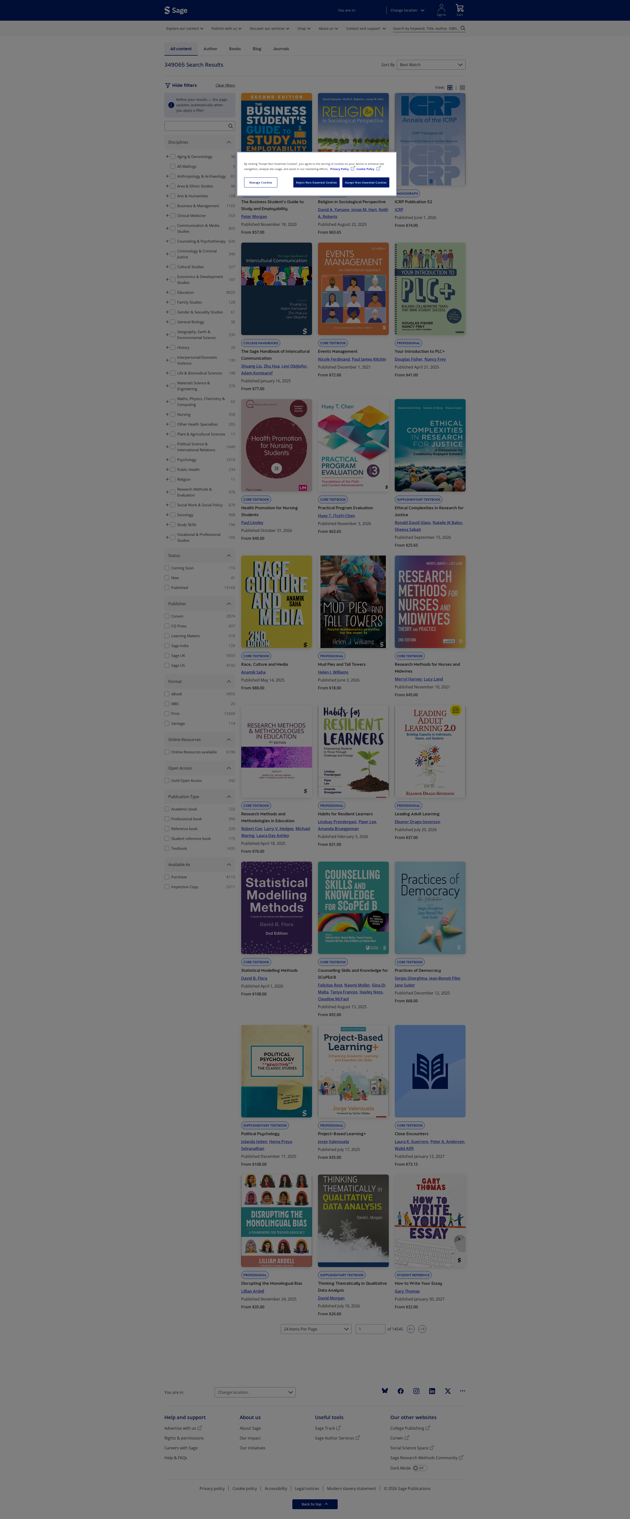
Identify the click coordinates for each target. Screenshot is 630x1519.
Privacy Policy (339, 169)
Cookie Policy (365, 169)
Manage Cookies (260, 182)
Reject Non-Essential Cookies (316, 182)
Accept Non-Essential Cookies (366, 182)
